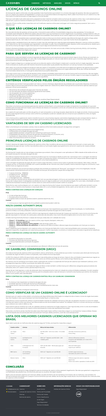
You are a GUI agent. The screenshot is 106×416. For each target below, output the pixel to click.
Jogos (67, 3)
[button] (99, 3)
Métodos (47, 3)
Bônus (76, 3)
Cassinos (35, 3)
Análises (58, 3)
